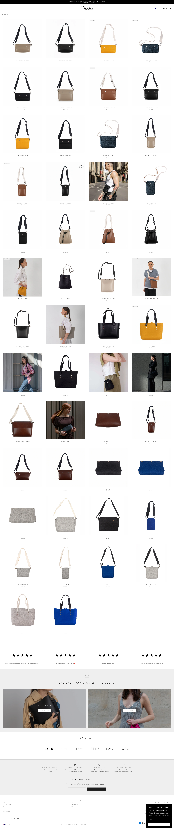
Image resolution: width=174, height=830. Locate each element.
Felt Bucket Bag (23, 298)
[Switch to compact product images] (7, 14)
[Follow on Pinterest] (14, 818)
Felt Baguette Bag (108, 60)
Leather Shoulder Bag (151, 393)
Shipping (5, 806)
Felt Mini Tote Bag (108, 584)
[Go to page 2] (91, 639)
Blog (73, 802)
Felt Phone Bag (151, 203)
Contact (18, 8)
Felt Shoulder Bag (65, 536)
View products (44, 710)
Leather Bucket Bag (65, 250)
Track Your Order (7, 809)
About (11, 8)
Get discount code (96, 789)
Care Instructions (7, 804)
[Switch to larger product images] (2, 14)
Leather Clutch (65, 441)
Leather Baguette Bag (22, 60)
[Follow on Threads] (11, 818)
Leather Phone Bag (151, 155)
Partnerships (75, 804)
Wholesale (74, 806)
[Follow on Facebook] (4, 818)
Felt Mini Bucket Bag (108, 393)
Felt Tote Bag (151, 346)
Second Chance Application (78, 800)
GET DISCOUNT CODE (159, 824)
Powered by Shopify (81, 824)
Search (5, 800)
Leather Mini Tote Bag (108, 298)
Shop (4, 8)
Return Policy (6, 811)
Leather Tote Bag (65, 346)
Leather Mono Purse (65, 107)
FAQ (4, 802)
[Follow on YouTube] (18, 818)
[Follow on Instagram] (7, 818)
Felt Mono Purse (23, 155)
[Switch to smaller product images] (5, 14)
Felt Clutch (108, 489)
